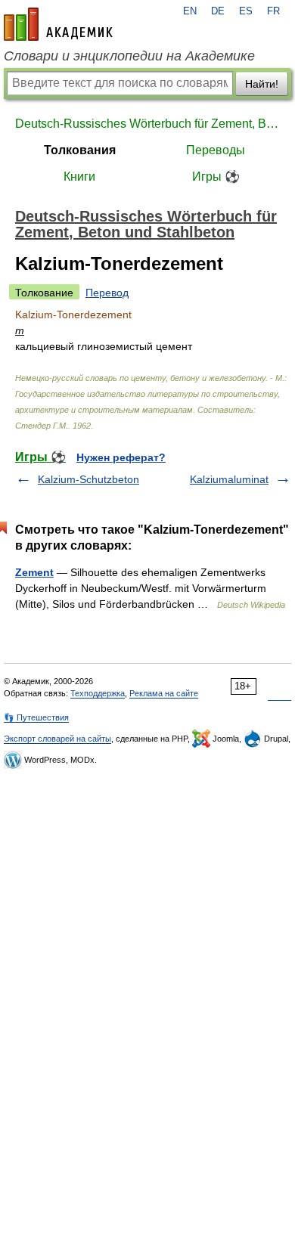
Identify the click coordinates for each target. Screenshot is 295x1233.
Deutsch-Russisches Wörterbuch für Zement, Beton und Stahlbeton (147, 123)
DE (218, 11)
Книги (79, 176)
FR (273, 11)
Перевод (107, 293)
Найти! (261, 84)
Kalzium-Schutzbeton (88, 479)
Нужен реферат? (121, 457)
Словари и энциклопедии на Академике (129, 56)
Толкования (80, 150)
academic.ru (58, 24)
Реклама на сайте (163, 693)
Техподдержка (97, 693)
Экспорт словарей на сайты (57, 738)
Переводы (215, 150)
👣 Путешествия (36, 717)
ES (246, 11)
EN (190, 11)
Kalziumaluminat (229, 479)
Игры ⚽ (216, 176)
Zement (34, 572)
